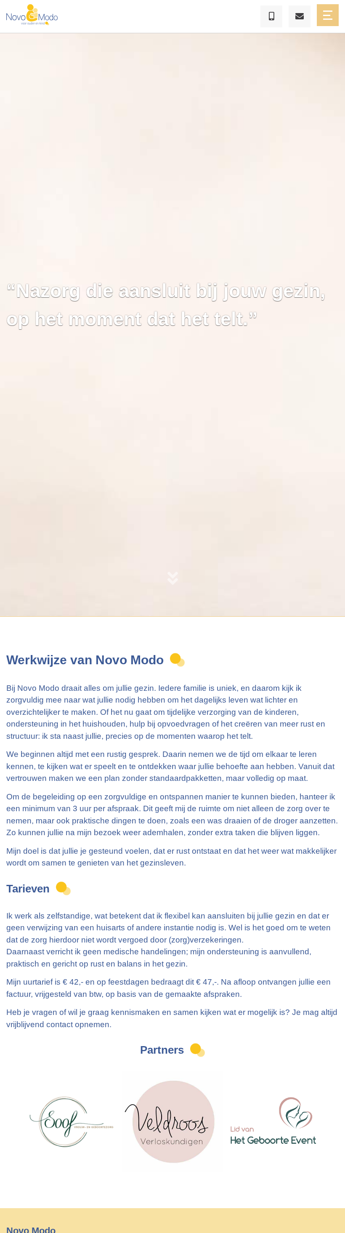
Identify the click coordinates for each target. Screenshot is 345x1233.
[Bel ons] (271, 16)
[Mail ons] (299, 16)
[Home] (32, 16)
